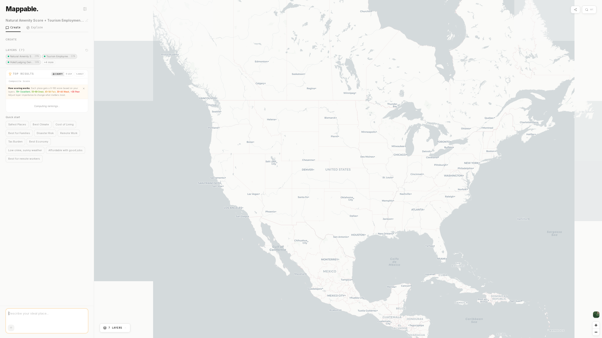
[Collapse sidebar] (85, 9)
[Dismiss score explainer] (84, 88)
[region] (348, 169)
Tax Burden (15, 141)
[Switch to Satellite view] (596, 314)
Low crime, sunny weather (25, 150)
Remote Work (68, 133)
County (59, 74)
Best (80, 74)
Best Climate (41, 124)
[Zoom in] (596, 325)
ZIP (70, 74)
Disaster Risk (45, 133)
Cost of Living (64, 124)
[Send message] (11, 328)
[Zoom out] (596, 332)
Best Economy (38, 141)
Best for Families (19, 133)
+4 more (48, 62)
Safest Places (17, 124)
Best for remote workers (24, 158)
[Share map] (575, 9)
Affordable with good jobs (65, 150)
